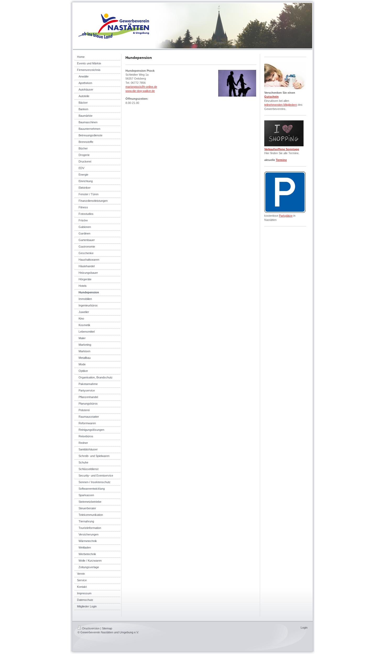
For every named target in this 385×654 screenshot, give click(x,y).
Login (304, 627)
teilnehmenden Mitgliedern (280, 104)
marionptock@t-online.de (141, 86)
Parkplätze (286, 215)
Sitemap (107, 628)
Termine (281, 159)
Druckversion (91, 628)
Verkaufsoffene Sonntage (281, 149)
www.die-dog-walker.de (140, 90)
